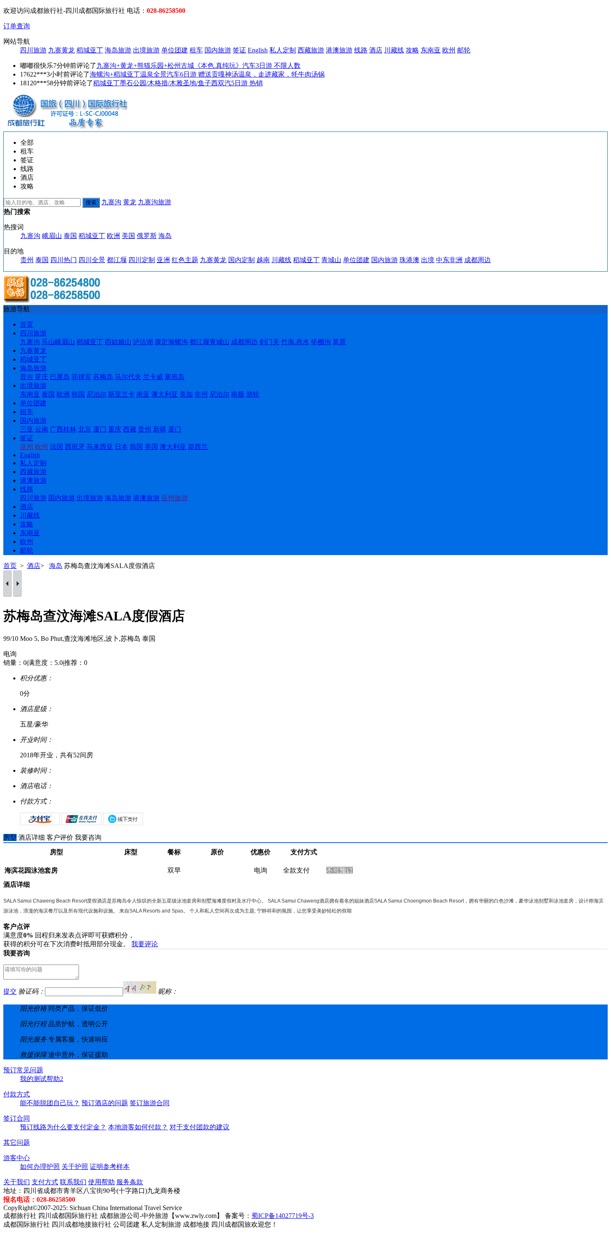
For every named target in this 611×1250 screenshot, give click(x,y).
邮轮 (464, 50)
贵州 (27, 259)
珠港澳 (409, 259)
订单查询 (16, 26)
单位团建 (174, 50)
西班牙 (75, 446)
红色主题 (185, 259)
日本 (121, 446)
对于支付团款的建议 (199, 1127)
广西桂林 (63, 429)
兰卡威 (153, 376)
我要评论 (144, 943)
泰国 (70, 235)
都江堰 (117, 259)
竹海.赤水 (295, 341)
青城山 (331, 259)
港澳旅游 (339, 50)
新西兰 (198, 446)
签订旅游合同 (150, 1102)
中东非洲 (449, 259)
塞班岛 (175, 376)
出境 (427, 259)
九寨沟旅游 (154, 202)
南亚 (143, 394)
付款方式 (16, 1094)
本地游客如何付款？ (138, 1127)
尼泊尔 (96, 394)
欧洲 (113, 235)
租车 (196, 50)
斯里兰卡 (121, 394)
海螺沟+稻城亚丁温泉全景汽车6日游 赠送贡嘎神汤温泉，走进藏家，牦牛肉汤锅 (207, 74)
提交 (10, 991)
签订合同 (16, 1118)
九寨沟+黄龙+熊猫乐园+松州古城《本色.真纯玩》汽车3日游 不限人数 (198, 65)
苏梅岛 (103, 376)
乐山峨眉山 (58, 341)
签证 (239, 50)
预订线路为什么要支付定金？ (63, 1127)
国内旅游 (217, 50)
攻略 (412, 50)
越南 (263, 259)
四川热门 (63, 259)
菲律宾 (81, 376)
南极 (237, 394)
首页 (26, 324)
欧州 (449, 50)
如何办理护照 (40, 1166)
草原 (339, 341)
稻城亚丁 (89, 50)
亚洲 (163, 259)
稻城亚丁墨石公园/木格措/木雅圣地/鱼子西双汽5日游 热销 (178, 83)
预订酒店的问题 (104, 1102)
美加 (186, 394)
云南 (41, 429)
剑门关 (269, 341)
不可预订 (339, 870)
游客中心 (16, 1157)
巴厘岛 (60, 376)
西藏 (129, 429)
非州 (201, 394)
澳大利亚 (164, 394)
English (258, 50)
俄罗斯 (147, 235)
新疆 (159, 429)
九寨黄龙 (61, 50)
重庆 (114, 429)
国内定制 (241, 259)
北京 (84, 429)
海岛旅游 (118, 50)
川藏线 (394, 50)
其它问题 (16, 1142)
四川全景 (92, 259)
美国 (128, 235)
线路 (360, 50)
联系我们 (73, 1182)
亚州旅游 (174, 497)
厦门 (99, 429)
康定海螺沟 (171, 341)
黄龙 (129, 202)
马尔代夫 (128, 376)
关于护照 (75, 1166)
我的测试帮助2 (41, 1078)
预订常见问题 (23, 1070)
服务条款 (129, 1182)
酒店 (375, 50)
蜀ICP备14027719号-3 (282, 1215)
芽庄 (41, 376)
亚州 (26, 446)
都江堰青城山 (209, 341)
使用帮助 (101, 1182)
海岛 (165, 235)
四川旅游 (33, 50)
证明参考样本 (110, 1166)
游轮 (252, 394)
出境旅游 (146, 50)
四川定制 (141, 259)
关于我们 (16, 1182)
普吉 (26, 376)
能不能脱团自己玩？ (50, 1102)
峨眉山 (52, 235)
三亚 (26, 429)
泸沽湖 (143, 341)
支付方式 (45, 1182)
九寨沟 (111, 202)
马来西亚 (99, 446)
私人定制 (282, 50)
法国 (56, 446)
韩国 (78, 394)
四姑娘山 (118, 341)
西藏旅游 (311, 50)
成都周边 (477, 259)
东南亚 (431, 50)
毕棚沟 (321, 341)
